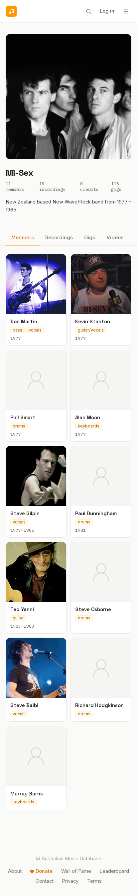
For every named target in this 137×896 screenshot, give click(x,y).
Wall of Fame (76, 871)
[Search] (88, 11)
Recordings (59, 238)
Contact (45, 881)
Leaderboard (114, 871)
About (15, 871)
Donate (44, 871)
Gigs (89, 238)
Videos (114, 238)
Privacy (70, 881)
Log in (107, 11)
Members (22, 238)
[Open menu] (125, 11)
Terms (94, 881)
